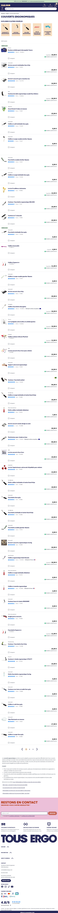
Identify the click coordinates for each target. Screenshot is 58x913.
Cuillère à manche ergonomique (17, 586)
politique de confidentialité (28, 816)
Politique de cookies (50, 908)
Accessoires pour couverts (47, 33)
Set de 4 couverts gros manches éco (19, 79)
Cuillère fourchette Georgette (17, 306)
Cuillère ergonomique (26, 33)
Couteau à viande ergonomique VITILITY (20, 659)
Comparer (12, 58)
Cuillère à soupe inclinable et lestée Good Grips (22, 395)
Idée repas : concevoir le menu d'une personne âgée (15, 785)
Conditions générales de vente (23, 908)
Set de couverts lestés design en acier (19, 423)
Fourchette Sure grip (14, 497)
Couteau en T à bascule (15, 215)
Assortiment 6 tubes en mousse (17, 109)
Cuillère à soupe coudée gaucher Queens (20, 276)
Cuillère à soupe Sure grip (15, 734)
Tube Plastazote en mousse (16, 719)
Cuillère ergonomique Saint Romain (18, 558)
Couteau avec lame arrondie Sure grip (19, 689)
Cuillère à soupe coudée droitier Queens (20, 139)
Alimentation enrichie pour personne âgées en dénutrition (16, 790)
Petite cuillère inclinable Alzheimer (18, 410)
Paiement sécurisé (52, 827)
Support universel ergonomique (17, 365)
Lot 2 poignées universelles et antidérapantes (21, 321)
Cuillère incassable (13, 246)
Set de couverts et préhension (37, 33)
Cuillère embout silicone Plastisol (18, 337)
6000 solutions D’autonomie (31, 827)
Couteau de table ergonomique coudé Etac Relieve (23, 94)
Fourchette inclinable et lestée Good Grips (20, 512)
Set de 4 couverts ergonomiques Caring (20, 542)
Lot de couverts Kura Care (16, 452)
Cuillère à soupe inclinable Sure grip (18, 175)
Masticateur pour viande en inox (17, 437)
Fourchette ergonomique (5, 33)
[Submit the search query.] (6, 8)
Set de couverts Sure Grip (15, 291)
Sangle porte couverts (14, 616)
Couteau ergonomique (16, 33)
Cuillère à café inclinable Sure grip (18, 124)
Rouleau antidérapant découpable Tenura (20, 50)
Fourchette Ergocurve (14, 630)
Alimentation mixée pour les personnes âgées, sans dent (16, 793)
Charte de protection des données (38, 908)
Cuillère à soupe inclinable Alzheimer (19, 573)
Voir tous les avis (5, 905)
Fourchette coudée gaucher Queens (18, 527)
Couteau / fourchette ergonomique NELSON (21, 202)
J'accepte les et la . (19, 816)
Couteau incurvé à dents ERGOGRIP (18, 601)
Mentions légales (13, 908)
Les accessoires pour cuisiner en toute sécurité (14, 787)
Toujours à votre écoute (8, 827)
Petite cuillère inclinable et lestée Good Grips (21, 482)
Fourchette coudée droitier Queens (18, 160)
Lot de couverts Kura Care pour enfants (20, 351)
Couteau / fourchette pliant (16, 380)
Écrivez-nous (6, 880)
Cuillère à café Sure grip (15, 704)
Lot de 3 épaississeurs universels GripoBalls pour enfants (25, 467)
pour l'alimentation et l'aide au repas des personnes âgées (27, 782)
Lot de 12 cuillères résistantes (17, 188)
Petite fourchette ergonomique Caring (19, 674)
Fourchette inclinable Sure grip (17, 232)
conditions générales (14, 816)
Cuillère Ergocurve (13, 262)
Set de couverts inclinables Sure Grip (19, 65)
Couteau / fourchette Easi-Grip (17, 644)
